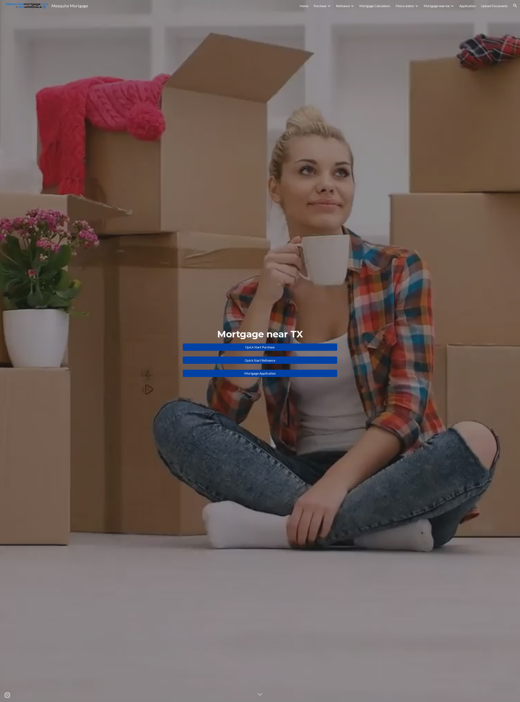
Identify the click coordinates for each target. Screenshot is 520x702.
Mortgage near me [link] (437, 6)
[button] (515, 6)
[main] (260, 334)
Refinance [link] (343, 6)
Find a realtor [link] (405, 6)
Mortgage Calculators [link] (374, 6)
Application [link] (467, 6)
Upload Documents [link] (494, 6)
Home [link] (304, 6)
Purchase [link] (320, 6)
